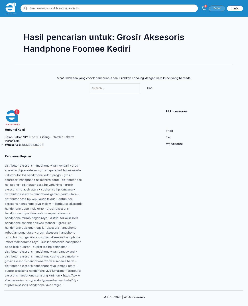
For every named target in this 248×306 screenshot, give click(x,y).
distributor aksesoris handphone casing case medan (40, 256)
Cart (168, 137)
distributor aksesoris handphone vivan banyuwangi (40, 251)
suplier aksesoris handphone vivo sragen (33, 285)
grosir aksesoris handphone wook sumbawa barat (39, 261)
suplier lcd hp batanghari (50, 247)
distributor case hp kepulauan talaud (30, 199)
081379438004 (32, 144)
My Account (174, 144)
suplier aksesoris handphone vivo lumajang (34, 271)
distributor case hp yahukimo (42, 184)
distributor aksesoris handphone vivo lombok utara (40, 266)
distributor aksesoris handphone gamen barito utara (41, 194)
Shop (169, 131)
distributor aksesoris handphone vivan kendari (37, 165)
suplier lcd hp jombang (57, 189)
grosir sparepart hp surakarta (60, 170)
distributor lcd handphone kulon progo (34, 175)
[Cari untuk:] (115, 88)
